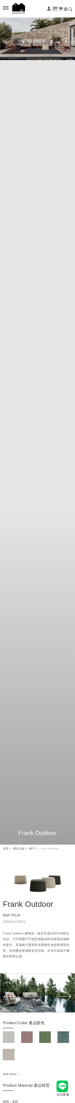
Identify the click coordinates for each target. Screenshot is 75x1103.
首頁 (5, 848)
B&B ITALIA (11, 915)
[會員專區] (49, 8)
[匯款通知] (55, 9)
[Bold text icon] (6, 7)
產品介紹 (18, 848)
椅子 (32, 848)
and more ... (11, 1074)
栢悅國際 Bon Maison (19, 8)
